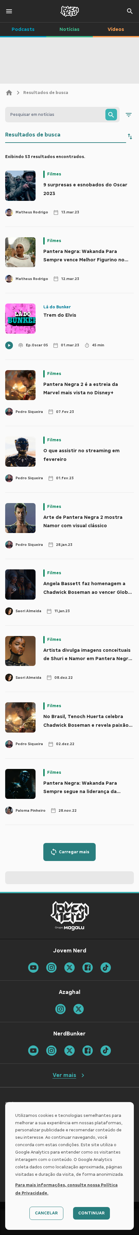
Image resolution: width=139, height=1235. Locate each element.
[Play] (9, 345)
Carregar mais (74, 852)
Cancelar (46, 1213)
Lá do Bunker (57, 307)
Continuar (91, 1213)
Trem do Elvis (59, 315)
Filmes (54, 174)
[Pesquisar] (111, 114)
